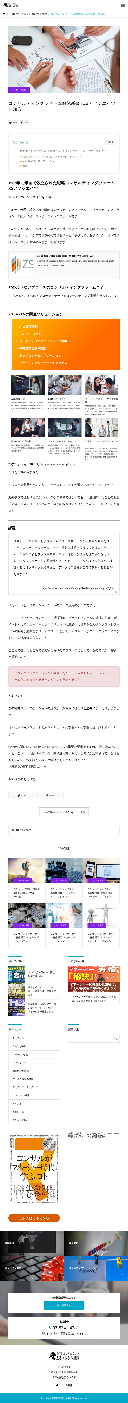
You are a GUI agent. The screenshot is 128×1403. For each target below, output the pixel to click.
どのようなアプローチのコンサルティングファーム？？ (52, 156)
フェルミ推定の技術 (23, 1079)
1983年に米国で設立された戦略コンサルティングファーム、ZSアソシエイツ (63, 151)
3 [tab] (94, 988)
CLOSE (109, 142)
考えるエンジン (20, 1038)
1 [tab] (88, 988)
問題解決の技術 (20, 1071)
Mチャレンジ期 (20, 1054)
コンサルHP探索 (19, 90)
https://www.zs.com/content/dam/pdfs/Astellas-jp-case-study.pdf (75, 588)
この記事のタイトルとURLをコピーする (64, 812)
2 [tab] (91, 988)
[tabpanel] (94, 985)
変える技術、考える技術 (25, 1087)
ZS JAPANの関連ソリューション (40, 161)
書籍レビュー (19, 1112)
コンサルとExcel (21, 1120)
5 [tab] (100, 988)
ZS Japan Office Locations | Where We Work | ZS (65, 255)
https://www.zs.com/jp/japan (57, 464)
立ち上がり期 (19, 1046)
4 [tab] (97, 988)
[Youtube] (69, 1385)
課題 (25, 165)
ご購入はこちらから (34, 1218)
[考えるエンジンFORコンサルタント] (11, 5)
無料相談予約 (64, 1305)
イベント (17, 1103)
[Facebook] (62, 1385)
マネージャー (19, 1063)
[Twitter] (57, 1385)
